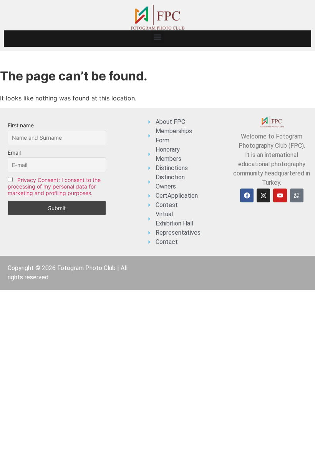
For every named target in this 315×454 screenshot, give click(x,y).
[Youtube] (280, 195)
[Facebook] (247, 195)
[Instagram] (263, 195)
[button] (157, 36)
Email (14, 152)
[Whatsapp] (296, 195)
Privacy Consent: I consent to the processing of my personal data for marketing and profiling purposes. (54, 186)
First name (21, 125)
